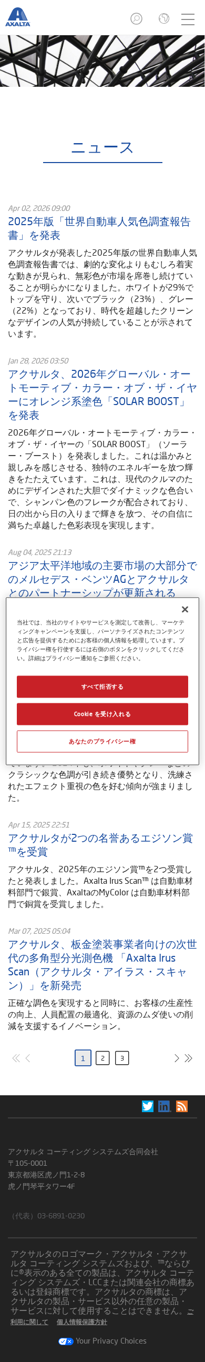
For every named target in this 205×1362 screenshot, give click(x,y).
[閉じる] (185, 609)
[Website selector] (163, 19)
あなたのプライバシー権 (102, 741)
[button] (137, 22)
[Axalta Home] (23, 21)
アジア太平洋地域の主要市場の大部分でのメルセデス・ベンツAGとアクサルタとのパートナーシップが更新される (102, 579)
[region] (102, 681)
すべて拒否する (102, 686)
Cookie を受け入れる (102, 713)
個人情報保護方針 (82, 1322)
